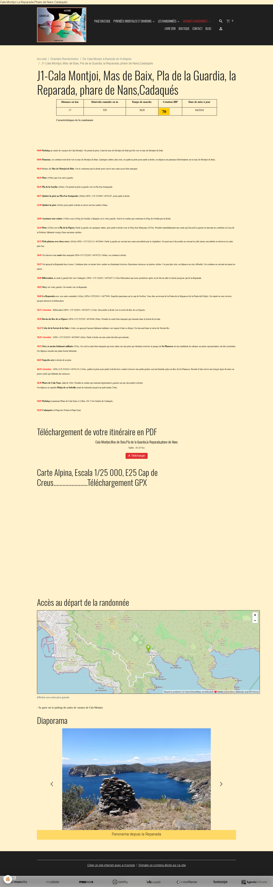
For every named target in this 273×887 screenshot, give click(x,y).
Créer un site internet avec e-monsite (111, 865)
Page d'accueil (102, 21)
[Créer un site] (19, 882)
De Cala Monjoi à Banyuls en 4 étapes (107, 59)
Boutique (184, 28)
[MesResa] (86, 882)
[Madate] (52, 882)
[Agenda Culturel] (254, 882)
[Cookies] (8, 879)
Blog (208, 28)
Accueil (41, 59)
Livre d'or (170, 28)
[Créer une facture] (153, 882)
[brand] (62, 24)
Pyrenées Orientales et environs (132, 21)
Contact (197, 28)
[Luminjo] (220, 882)
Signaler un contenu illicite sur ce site (162, 865)
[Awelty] (120, 882)
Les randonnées (167, 21)
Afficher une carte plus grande (53, 697)
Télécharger (138, 455)
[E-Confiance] (187, 882)
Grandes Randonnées (195, 21)
